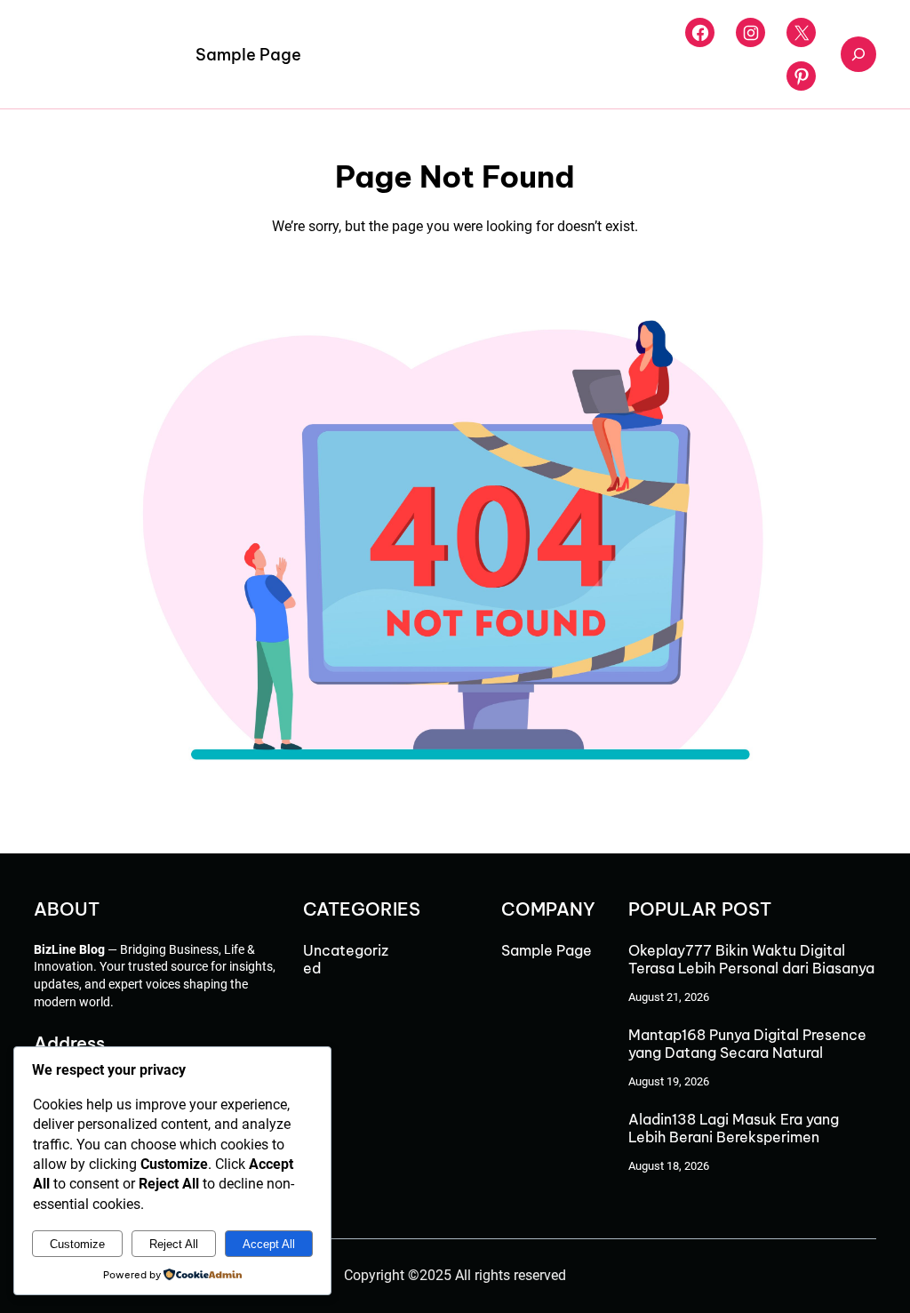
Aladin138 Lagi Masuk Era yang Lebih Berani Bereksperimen (733, 1128)
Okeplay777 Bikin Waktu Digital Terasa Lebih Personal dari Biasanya (751, 959)
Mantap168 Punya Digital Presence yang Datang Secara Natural (747, 1043)
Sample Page (248, 54)
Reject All (173, 1244)
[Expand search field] (858, 54)
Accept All (269, 1244)
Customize (77, 1244)
